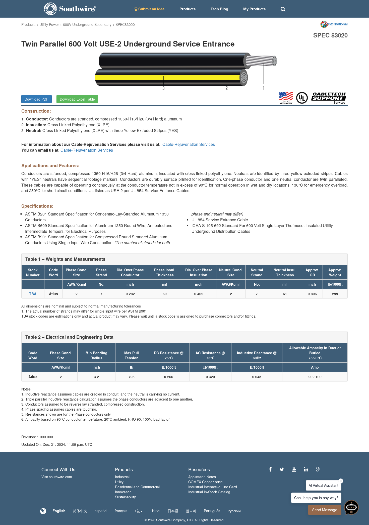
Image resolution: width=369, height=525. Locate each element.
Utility (119, 481)
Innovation (123, 491)
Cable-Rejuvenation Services (188, 144)
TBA (32, 293)
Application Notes (202, 476)
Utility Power (49, 24)
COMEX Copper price (205, 481)
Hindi (156, 510)
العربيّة (140, 510)
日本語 (173, 510)
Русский (234, 510)
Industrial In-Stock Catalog (209, 491)
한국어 (191, 510)
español (101, 510)
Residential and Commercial (137, 486)
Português (212, 510)
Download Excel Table (77, 99)
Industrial (122, 476)
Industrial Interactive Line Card (212, 486)
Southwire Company (170, 519)
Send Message (324, 510)
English (59, 510)
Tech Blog (219, 9)
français (121, 510)
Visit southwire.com (56, 476)
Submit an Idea (150, 9)
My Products (254, 9)
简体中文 (80, 510)
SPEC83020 (125, 24)
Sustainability (125, 496)
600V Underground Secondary (87, 24)
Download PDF (36, 99)
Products (28, 24)
